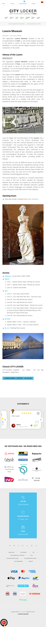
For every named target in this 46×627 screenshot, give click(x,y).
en (14, 545)
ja (36, 545)
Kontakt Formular (23, 534)
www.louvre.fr (7, 58)
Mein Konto (12, 552)
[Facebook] (25, 619)
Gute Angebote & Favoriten (17, 555)
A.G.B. (31, 555)
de (27, 545)
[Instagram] (21, 619)
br (31, 545)
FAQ (33, 552)
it (18, 545)
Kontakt (33, 2)
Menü (3, 2)
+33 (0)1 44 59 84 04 (23, 504)
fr (10, 545)
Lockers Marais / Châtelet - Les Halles (18, 378)
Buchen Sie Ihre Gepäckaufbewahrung (12, 2)
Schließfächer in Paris (30, 558)
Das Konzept (23, 552)
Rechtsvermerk (18, 561)
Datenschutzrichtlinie (12, 558)
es (22, 545)
